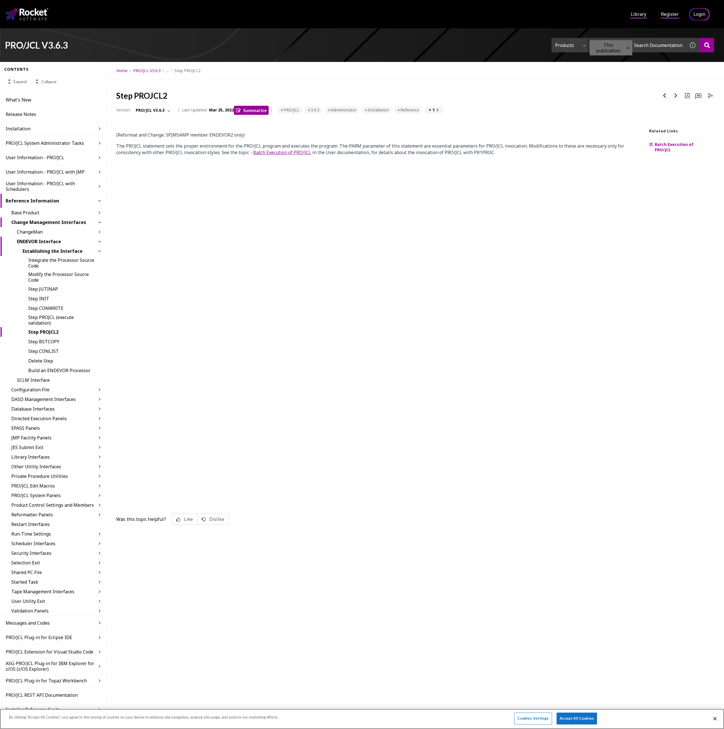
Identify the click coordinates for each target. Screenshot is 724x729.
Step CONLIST (43, 351)
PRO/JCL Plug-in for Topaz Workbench (46, 681)
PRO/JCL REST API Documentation (42, 695)
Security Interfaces (31, 553)
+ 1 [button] (432, 110)
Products (564, 45)
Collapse (49, 81)
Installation (18, 129)
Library (638, 14)
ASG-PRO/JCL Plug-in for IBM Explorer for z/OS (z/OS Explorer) (50, 666)
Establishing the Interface (53, 251)
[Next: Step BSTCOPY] (676, 95)
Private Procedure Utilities (39, 476)
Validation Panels (30, 611)
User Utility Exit (28, 601)
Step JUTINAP (43, 289)
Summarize (255, 110)
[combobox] (637, 45)
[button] (628, 48)
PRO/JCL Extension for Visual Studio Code (49, 652)
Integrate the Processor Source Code (61, 263)
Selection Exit (25, 563)
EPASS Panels (25, 428)
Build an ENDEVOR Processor (59, 370)
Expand (20, 81)
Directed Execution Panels (39, 418)
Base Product (25, 213)
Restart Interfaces (30, 524)
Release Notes (21, 114)
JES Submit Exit (27, 447)
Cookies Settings (533, 718)
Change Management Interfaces (48, 222)
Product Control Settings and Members (52, 505)
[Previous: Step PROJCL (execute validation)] (664, 95)
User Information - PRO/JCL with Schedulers (40, 186)
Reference (409, 110)
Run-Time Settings (31, 534)
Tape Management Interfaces (42, 591)
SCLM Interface (33, 380)
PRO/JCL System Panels (36, 495)
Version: (123, 110)
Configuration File (30, 390)
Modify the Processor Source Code (58, 277)
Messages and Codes (28, 623)
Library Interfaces (30, 457)
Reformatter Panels (32, 515)
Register (670, 14)
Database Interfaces (33, 409)
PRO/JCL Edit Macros (33, 486)
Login (699, 14)
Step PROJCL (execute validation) (51, 320)
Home (122, 70)
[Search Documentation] (707, 45)
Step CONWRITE (45, 308)
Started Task (24, 582)
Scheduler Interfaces (33, 543)
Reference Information (32, 201)
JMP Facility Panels (31, 438)
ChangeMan (30, 232)
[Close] (715, 718)
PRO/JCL (291, 110)
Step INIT (38, 299)
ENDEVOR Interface (39, 241)
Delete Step (40, 361)
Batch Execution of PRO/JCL (282, 152)
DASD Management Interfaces (43, 399)
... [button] (167, 70)
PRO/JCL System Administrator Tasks (45, 143)
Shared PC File (26, 572)
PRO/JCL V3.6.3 (147, 70)
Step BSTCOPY (43, 341)
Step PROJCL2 (43, 332)
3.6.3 (315, 110)
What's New (18, 100)
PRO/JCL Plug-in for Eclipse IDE (39, 637)
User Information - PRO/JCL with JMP (45, 172)
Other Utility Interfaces (36, 466)
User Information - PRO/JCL (35, 157)
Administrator (343, 110)
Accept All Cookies (577, 718)
